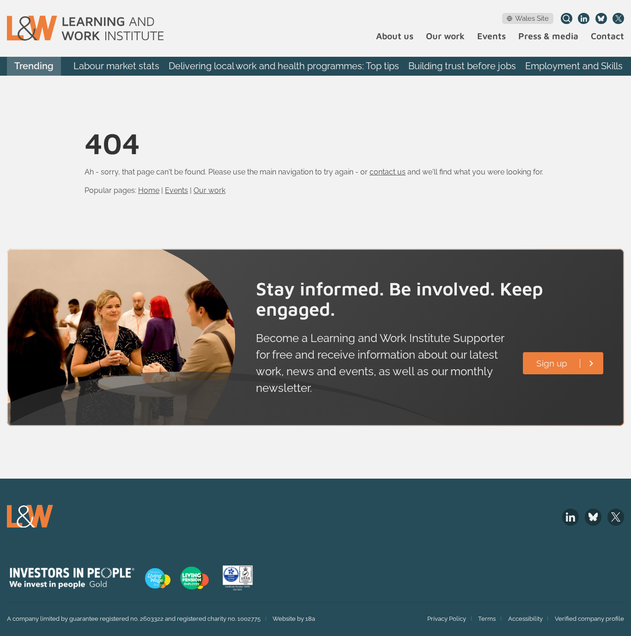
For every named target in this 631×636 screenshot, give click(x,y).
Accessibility (525, 618)
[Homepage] (85, 28)
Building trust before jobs (462, 66)
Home (148, 190)
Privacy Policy (446, 618)
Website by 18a (294, 618)
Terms (487, 618)
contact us (388, 172)
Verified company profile (589, 618)
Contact (607, 36)
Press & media (548, 36)
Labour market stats (116, 66)
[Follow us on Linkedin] (583, 18)
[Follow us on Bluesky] (601, 18)
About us (394, 36)
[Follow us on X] (618, 18)
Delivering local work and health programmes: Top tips (284, 66)
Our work (445, 36)
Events (491, 36)
